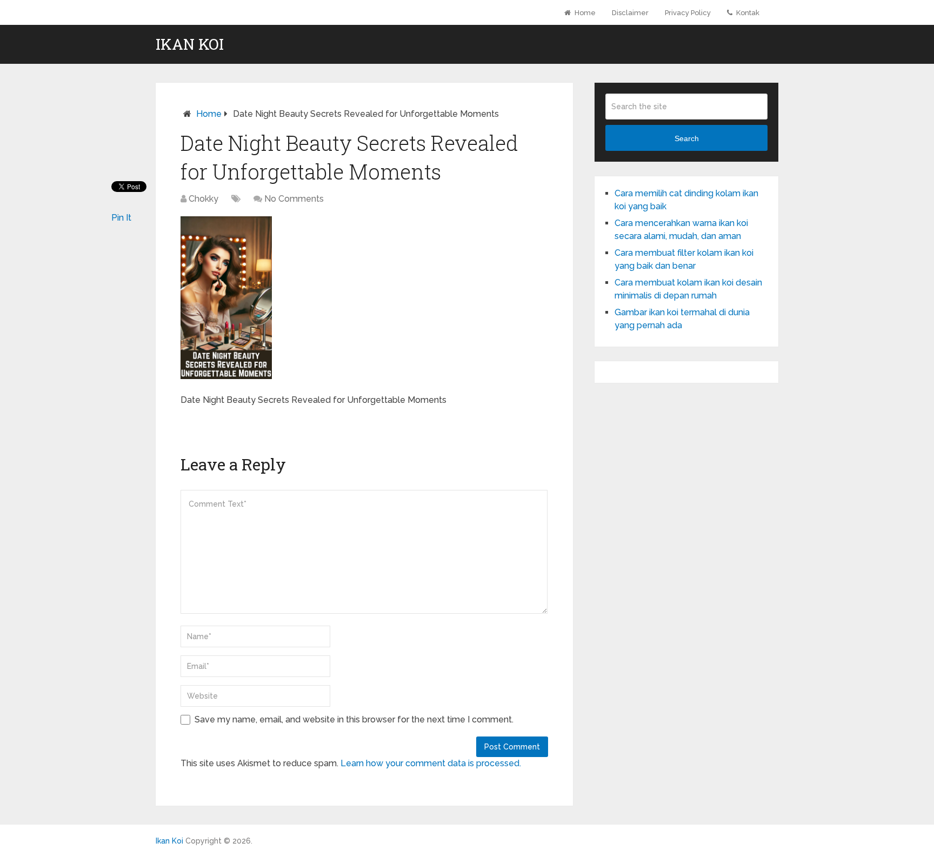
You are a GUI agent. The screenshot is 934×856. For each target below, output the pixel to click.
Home (584, 13)
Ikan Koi (190, 44)
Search (687, 138)
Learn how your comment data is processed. (431, 763)
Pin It (121, 218)
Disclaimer (630, 13)
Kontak (747, 13)
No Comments (294, 199)
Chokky (203, 199)
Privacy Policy (688, 13)
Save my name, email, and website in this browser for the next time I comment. (354, 719)
